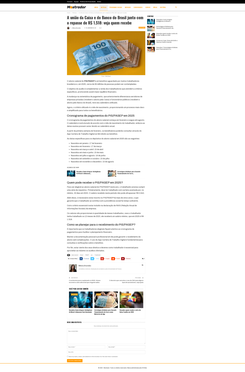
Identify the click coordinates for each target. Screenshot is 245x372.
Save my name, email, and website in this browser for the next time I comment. (93, 356)
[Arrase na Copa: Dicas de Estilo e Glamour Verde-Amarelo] (151, 42)
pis (91, 255)
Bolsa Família (126, 294)
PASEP (87, 255)
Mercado (128, 7)
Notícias (103, 7)
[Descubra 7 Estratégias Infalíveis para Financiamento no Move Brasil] (151, 49)
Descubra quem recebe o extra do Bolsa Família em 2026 (166, 34)
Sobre (99, 1)
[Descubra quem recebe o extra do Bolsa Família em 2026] (131, 300)
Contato (70, 1)
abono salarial (74, 255)
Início (96, 7)
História (163, 7)
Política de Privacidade (88, 1)
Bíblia (155, 7)
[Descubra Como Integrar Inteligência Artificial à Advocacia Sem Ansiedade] (71, 174)
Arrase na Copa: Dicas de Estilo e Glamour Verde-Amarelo (166, 41)
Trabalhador (97, 255)
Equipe (76, 1)
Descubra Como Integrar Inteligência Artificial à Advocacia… (88, 172)
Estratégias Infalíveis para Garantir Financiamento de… (165, 27)
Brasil (81, 255)
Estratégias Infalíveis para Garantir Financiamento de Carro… (128, 172)
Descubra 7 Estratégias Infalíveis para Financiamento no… (166, 48)
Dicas (98, 294)
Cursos (147, 7)
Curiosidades (138, 7)
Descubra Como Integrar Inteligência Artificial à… (164, 20)
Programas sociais (115, 7)
